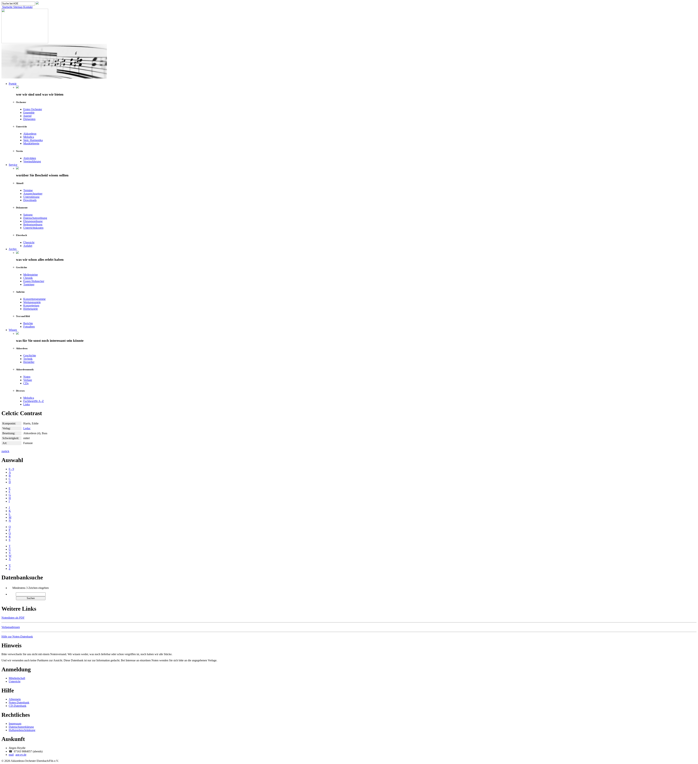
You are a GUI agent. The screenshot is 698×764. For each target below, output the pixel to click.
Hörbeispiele (30, 308)
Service (13, 164)
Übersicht (28, 242)
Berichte (28, 323)
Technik (28, 358)
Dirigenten (29, 119)
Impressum (15, 723)
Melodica (28, 136)
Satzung (28, 214)
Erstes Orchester (32, 109)
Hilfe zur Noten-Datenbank (17, 636)
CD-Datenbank (17, 705)
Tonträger (28, 284)
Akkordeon (29, 133)
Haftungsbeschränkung (22, 730)
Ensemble (29, 112)
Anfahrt (27, 245)
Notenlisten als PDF (13, 617)
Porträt (12, 83)
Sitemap (18, 7)
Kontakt (28, 7)
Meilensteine (30, 274)
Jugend (27, 115)
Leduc (27, 428)
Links (26, 404)
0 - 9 (11, 469)
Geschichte (29, 355)
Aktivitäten (29, 158)
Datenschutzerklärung (21, 726)
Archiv (13, 249)
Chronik (28, 277)
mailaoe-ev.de (17, 754)
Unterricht (14, 681)
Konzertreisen (31, 305)
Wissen (13, 329)
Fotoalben (29, 326)
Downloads (30, 200)
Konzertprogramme (34, 299)
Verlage (27, 380)
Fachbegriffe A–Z (33, 401)
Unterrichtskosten (33, 227)
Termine (28, 190)
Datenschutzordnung (35, 217)
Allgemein (15, 699)
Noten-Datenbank (19, 702)
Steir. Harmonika (33, 140)
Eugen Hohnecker (33, 281)
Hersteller (28, 362)
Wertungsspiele (32, 302)
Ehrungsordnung (33, 221)
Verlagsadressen (10, 627)
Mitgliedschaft (17, 678)
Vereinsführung (32, 161)
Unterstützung (31, 196)
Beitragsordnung (32, 224)
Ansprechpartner (32, 193)
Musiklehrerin (31, 143)
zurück (5, 451)
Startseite (7, 7)
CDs (26, 383)
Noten (26, 376)
